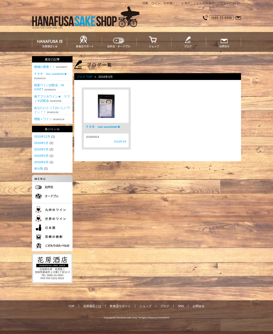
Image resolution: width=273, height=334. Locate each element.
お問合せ (199, 306)
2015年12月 (42, 136)
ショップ (145, 306)
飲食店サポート (120, 306)
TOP (71, 306)
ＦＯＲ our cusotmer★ (50, 74)
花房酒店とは (92, 306)
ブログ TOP (84, 76)
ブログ (164, 306)
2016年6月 (41, 162)
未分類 (38, 168)
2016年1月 (41, 143)
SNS (181, 306)
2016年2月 (41, 149)
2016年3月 (41, 155)
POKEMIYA (163, 318)
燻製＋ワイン (43, 119)
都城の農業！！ (44, 66)
